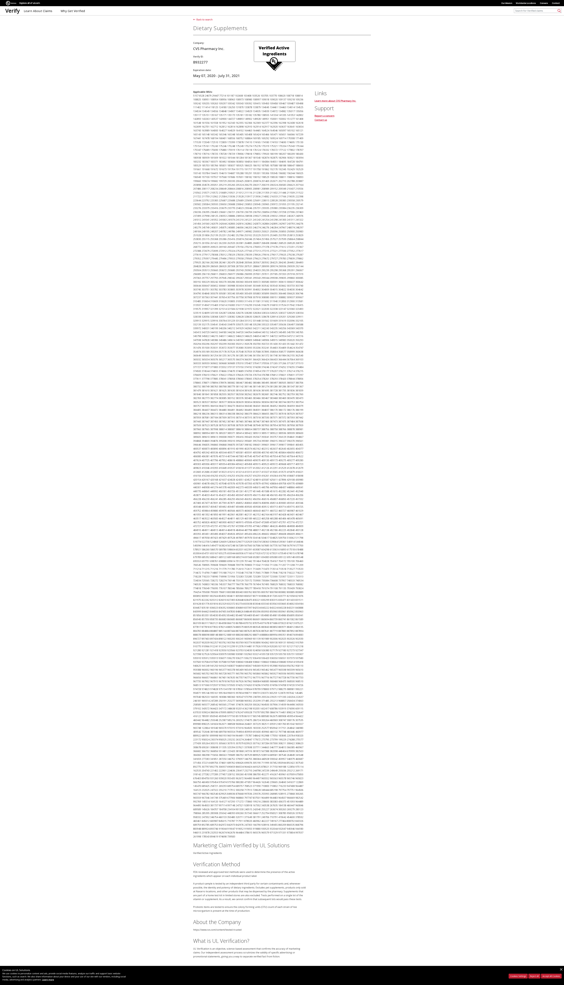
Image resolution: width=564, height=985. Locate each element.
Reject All (534, 976)
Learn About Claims (38, 11)
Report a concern (324, 115)
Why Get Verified (73, 11)
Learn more (48, 979)
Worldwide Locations (526, 3)
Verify (12, 10)
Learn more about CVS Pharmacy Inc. (335, 100)
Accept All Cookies (551, 976)
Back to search (204, 19)
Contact (556, 3)
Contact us (321, 120)
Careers (544, 3)
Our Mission (506, 3)
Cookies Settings (518, 976)
